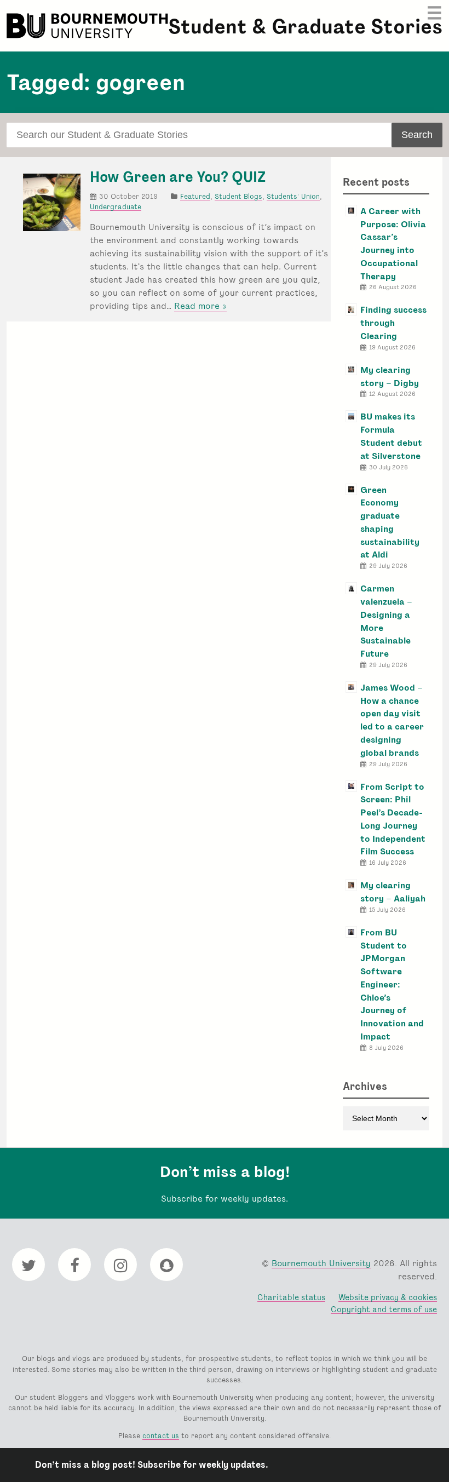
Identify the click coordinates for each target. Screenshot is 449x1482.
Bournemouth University (89, 25)
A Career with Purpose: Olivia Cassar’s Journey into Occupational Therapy (393, 243)
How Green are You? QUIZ (178, 177)
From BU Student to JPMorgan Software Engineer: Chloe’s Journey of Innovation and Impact (392, 984)
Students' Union (293, 196)
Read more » (200, 306)
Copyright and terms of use (384, 1309)
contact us (160, 1435)
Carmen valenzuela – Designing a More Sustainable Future (386, 621)
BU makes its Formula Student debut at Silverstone (391, 436)
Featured (195, 196)
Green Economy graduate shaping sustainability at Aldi (389, 522)
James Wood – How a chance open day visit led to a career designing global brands (392, 720)
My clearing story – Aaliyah (392, 892)
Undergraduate (115, 206)
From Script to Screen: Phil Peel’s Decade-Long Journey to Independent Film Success (392, 819)
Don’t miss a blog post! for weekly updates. (151, 1464)
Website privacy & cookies (387, 1297)
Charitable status (291, 1297)
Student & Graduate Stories (305, 26)
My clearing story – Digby (389, 376)
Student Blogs (238, 196)
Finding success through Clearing (393, 323)
